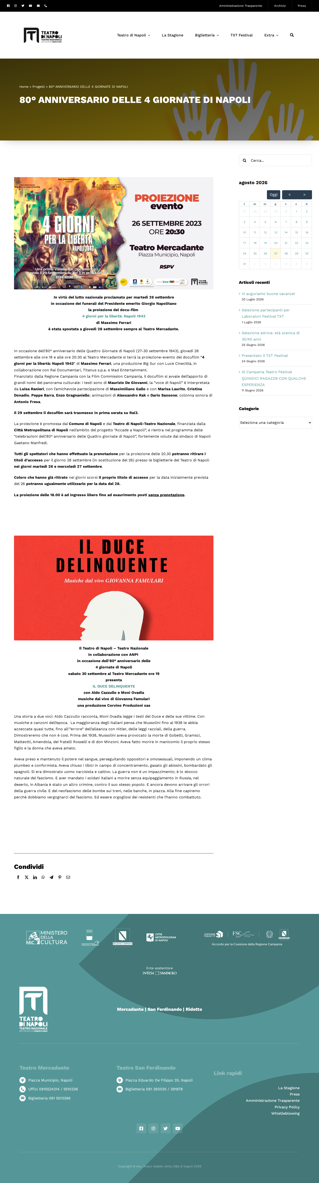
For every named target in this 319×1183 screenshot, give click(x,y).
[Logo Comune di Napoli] (90, 931)
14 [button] (286, 232)
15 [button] (296, 232)
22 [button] (296, 243)
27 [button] (244, 211)
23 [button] (306, 243)
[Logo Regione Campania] (123, 929)
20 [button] (275, 243)
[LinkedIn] (35, 882)
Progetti (38, 86)
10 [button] (244, 232)
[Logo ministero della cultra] (46, 932)
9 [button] (307, 222)
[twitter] (22, 5)
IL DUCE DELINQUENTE (114, 686)
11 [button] (255, 232)
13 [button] (275, 232)
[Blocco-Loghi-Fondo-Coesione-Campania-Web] (247, 929)
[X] (26, 882)
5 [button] (265, 222)
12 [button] (265, 232)
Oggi (274, 194)
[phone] (45, 5)
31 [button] (286, 211)
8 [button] (296, 222)
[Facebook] (18, 882)
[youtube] (30, 5)
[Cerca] (292, 35)
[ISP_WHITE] (160, 973)
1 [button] (296, 211)
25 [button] (255, 253)
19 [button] (265, 243)
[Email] (68, 882)
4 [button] (255, 222)
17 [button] (244, 243)
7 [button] (286, 222)
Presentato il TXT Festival (265, 355)
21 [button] (286, 243)
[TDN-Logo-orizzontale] (42, 13)
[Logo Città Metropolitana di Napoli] (161, 934)
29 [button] (265, 211)
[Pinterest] (60, 882)
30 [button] (275, 211)
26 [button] (265, 253)
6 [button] (275, 222)
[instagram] (15, 5)
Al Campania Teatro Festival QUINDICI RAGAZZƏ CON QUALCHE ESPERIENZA (274, 378)
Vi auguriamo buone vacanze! (268, 293)
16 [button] (306, 232)
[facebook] (8, 5)
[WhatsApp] (43, 882)
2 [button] (307, 211)
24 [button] (244, 253)
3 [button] (244, 222)
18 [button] (255, 243)
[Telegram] (51, 882)
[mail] (38, 5)
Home (23, 86)
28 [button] (255, 211)
